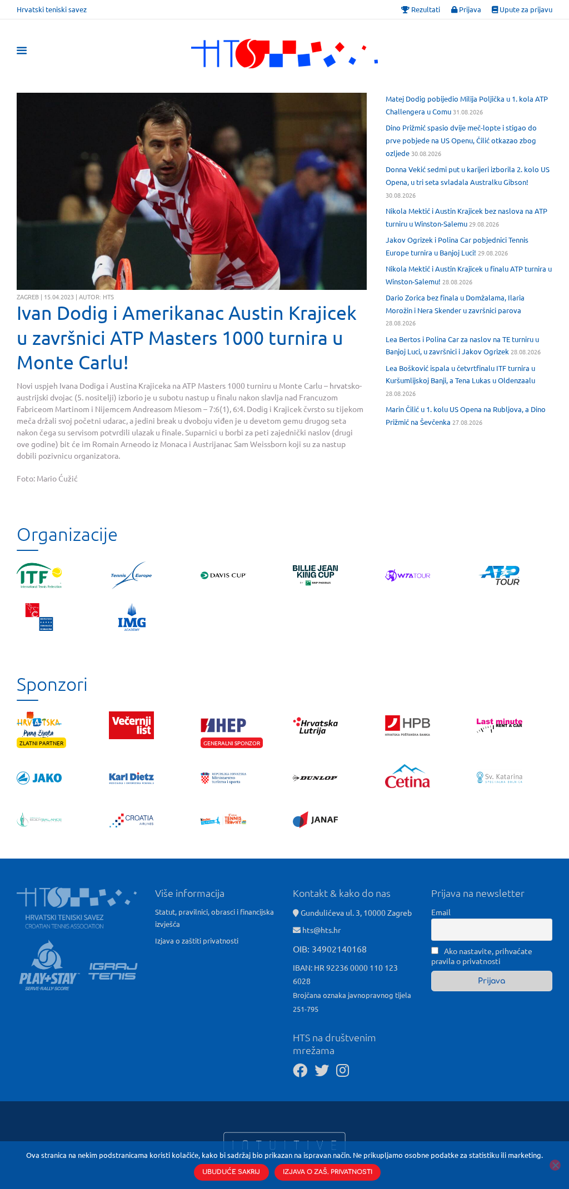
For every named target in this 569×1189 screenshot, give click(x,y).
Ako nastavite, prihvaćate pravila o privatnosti (481, 956)
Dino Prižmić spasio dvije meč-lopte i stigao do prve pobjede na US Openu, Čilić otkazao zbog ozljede (461, 140)
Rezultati (425, 9)
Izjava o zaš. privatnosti (327, 1172)
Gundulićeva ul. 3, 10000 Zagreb (355, 912)
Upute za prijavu (525, 9)
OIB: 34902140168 (330, 948)
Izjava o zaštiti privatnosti (196, 940)
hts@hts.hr (321, 930)
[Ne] (555, 1165)
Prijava (469, 9)
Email (441, 912)
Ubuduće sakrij (231, 1172)
